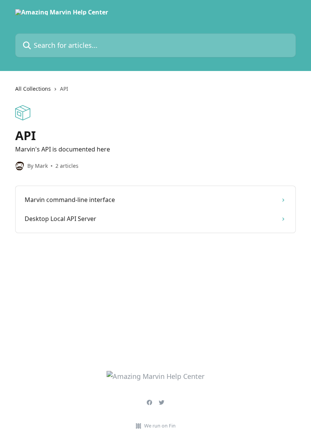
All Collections (33, 88)
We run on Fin (160, 425)
